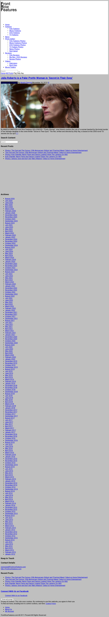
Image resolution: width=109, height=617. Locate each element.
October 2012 (10, 536)
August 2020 (10, 345)
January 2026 (10, 213)
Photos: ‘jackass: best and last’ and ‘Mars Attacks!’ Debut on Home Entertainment (35, 159)
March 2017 (9, 428)
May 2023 (9, 278)
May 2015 (9, 473)
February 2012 (10, 552)
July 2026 (8, 201)
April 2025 (9, 231)
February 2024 (10, 260)
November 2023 (11, 266)
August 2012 (10, 540)
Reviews (8, 53)
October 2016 (10, 438)
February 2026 (10, 211)
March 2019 (9, 379)
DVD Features (14, 33)
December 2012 (11, 532)
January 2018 (10, 408)
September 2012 (11, 538)
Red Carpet (13, 51)
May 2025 (9, 229)
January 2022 (10, 310)
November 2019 (11, 363)
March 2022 (9, 306)
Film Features (14, 29)
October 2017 (10, 414)
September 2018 (11, 392)
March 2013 (9, 526)
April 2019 (9, 377)
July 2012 (8, 542)
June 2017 (9, 422)
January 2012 (10, 554)
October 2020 (10, 341)
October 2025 (10, 219)
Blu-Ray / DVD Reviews (18, 57)
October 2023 (10, 268)
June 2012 (9, 544)
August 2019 (10, 369)
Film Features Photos (17, 41)
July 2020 (8, 347)
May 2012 (9, 546)
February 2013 (10, 528)
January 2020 (10, 359)
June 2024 (9, 251)
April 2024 (9, 255)
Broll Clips (13, 65)
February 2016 (10, 455)
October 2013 (10, 511)
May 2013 (9, 522)
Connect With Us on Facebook (15, 591)
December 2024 (11, 239)
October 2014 (10, 487)
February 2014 (10, 503)
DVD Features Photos (17, 45)
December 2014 (11, 483)
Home (7, 25)
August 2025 (10, 223)
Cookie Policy (51, 604)
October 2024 (10, 243)
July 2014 (8, 493)
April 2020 (9, 353)
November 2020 (11, 339)
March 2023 (9, 282)
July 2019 (8, 371)
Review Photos (15, 59)
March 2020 (9, 355)
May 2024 (9, 253)
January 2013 (10, 530)
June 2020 (9, 349)
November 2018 (11, 388)
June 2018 (9, 398)
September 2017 (11, 416)
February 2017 (10, 430)
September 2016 (11, 440)
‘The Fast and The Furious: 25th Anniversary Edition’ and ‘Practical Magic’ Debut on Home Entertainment (43, 153)
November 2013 (11, 509)
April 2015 (9, 475)
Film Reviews (14, 55)
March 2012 (9, 550)
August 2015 (10, 467)
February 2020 (10, 357)
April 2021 (9, 329)
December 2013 (11, 507)
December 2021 (11, 312)
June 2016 (9, 446)
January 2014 (10, 505)
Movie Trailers (10, 67)
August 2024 (10, 247)
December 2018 (11, 386)
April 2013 (9, 524)
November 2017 (11, 412)
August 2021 (10, 321)
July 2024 (8, 249)
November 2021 (11, 314)
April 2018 (9, 402)
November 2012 (11, 534)
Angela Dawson (26, 83)
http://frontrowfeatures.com (11, 569)
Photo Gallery (10, 39)
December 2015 (11, 459)
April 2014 (9, 499)
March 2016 (9, 453)
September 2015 (11, 465)
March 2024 (9, 258)
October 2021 (10, 316)
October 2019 (10, 365)
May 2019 (9, 375)
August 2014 (10, 491)
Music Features (15, 31)
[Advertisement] (39, 16)
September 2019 (11, 367)
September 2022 (11, 294)
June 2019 (9, 373)
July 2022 (8, 298)
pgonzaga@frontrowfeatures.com (13, 567)
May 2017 (9, 424)
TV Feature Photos (16, 47)
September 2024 (11, 245)
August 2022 (10, 296)
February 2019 (10, 381)
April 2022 (9, 304)
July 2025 (8, 225)
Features (8, 27)
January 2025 (10, 237)
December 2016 (11, 434)
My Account (9, 611)
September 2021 (11, 318)
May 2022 (9, 302)
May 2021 (9, 327)
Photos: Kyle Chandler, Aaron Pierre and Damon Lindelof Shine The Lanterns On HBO (36, 155)
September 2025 (11, 221)
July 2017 (8, 420)
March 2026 (9, 209)
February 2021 (10, 333)
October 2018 (10, 390)
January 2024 (10, 262)
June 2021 (9, 325)
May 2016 (9, 449)
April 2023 (9, 280)
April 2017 (9, 426)
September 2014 (11, 489)
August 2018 (10, 394)
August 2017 (10, 418)
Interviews (13, 63)
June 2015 (9, 471)
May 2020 (9, 351)
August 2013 (10, 516)
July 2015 (8, 469)
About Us (8, 609)
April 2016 (9, 451)
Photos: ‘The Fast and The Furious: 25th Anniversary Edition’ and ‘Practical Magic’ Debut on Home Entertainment (46, 150)
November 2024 (11, 241)
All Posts (9, 73)
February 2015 (10, 479)
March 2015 (9, 477)
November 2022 (11, 290)
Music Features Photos (18, 43)
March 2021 (9, 331)
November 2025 (11, 217)
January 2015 (10, 481)
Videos (7, 61)
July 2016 (8, 444)
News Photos (14, 49)
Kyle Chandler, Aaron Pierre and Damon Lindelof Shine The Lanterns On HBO (33, 157)
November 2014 (11, 485)
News (7, 37)
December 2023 (11, 264)
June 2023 (9, 276)
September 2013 (11, 514)
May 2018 (9, 400)
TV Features (13, 35)
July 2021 (8, 323)
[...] (17, 133)
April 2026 (9, 207)
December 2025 (11, 215)
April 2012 (9, 548)
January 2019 (10, 383)
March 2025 (9, 233)
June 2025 (9, 227)
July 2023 (8, 274)
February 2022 (10, 308)
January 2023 (10, 286)
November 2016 (11, 436)
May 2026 (9, 205)
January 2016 (10, 457)
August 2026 (10, 199)
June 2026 (9, 203)
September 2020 (11, 343)
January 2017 (10, 432)
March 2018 (9, 404)
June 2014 (9, 495)
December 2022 (11, 288)
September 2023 (11, 270)
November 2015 (11, 461)
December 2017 (11, 410)
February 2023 (10, 284)
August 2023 (10, 272)
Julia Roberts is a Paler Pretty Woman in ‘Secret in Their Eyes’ (37, 77)
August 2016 (10, 442)
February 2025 (10, 235)
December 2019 (11, 361)
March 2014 (9, 501)
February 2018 (10, 406)
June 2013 (9, 520)
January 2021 (10, 335)
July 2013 (8, 518)
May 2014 (9, 497)
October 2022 (10, 292)
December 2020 (11, 337)
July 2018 (8, 396)
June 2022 (9, 300)
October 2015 (10, 463)
